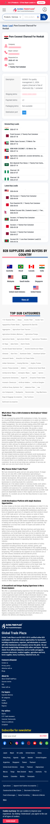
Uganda (15, 758)
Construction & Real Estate (12, 790)
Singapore (15, 762)
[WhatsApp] (46, 743)
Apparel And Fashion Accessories (25, 786)
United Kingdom (41, 758)
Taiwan (24, 762)
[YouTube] (34, 743)
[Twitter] (10, 743)
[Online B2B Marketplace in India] (23, 10)
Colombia (14, 776)
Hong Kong (6, 758)
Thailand (32, 762)
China (40, 753)
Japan (5, 753)
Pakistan (30, 767)
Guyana (5, 776)
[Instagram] (16, 743)
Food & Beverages (9, 795)
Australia (39, 772)
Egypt (23, 758)
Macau (5, 772)
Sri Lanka (20, 753)
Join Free (41, 2)
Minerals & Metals (38, 795)
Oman (22, 767)
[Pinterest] (28, 743)
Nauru (31, 772)
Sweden (30, 758)
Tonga (12, 772)
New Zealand (21, 772)
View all (25, 300)
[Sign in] (46, 10)
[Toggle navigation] (3, 10)
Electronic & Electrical (31, 790)
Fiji (45, 772)
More (5, 800)
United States (30, 753)
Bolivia (22, 776)
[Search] (44, 17)
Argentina (6, 762)
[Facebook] (4, 743)
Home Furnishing (24, 795)
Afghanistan (40, 767)
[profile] (45, 10)
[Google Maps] (40, 743)
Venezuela (30, 776)
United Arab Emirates (10, 767)
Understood (10, 821)
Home (4, 25)
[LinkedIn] (22, 743)
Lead (11, 25)
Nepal (12, 753)
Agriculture (7, 786)
